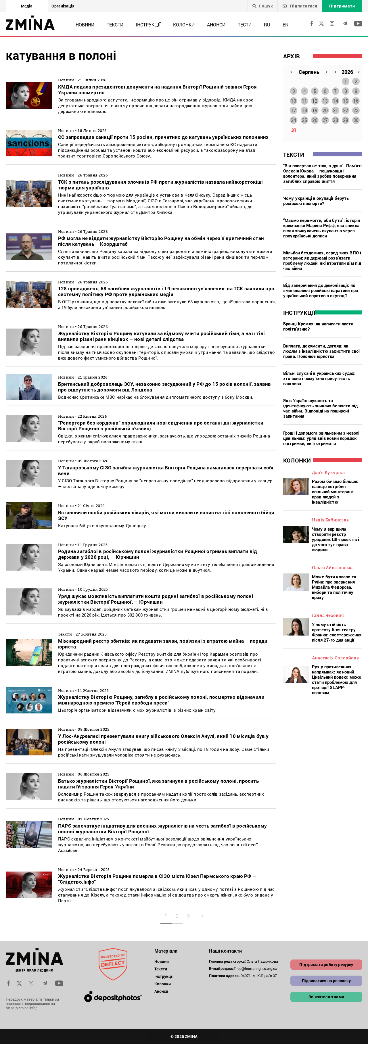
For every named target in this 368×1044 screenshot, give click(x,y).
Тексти (115, 24)
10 (293, 101)
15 (345, 101)
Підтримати (342, 6)
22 (345, 110)
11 (304, 101)
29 (345, 120)
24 (293, 120)
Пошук (266, 6)
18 (304, 110)
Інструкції (148, 24)
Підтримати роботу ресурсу (326, 964)
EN (285, 24)
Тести (245, 24)
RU (267, 24)
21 (335, 110)
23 (356, 110)
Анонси (216, 24)
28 (335, 120)
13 (325, 101)
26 (314, 120)
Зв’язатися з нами (326, 996)
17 (293, 110)
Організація (62, 6)
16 (356, 101)
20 (325, 110)
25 (304, 120)
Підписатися (303, 6)
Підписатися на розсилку (326, 980)
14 (335, 101)
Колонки (184, 24)
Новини (85, 24)
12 (314, 101)
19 (314, 110)
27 (325, 120)
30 (356, 120)
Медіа (26, 6)
